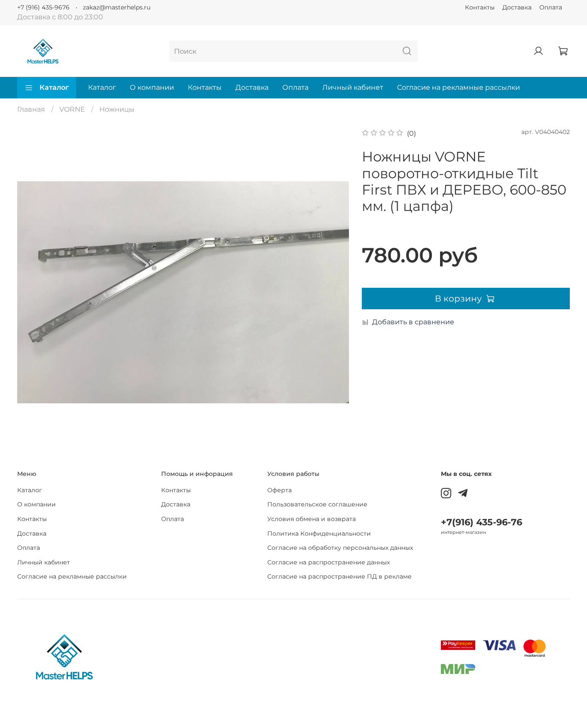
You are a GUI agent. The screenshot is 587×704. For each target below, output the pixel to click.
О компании (152, 87)
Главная (31, 109)
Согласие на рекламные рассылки (458, 87)
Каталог (54, 87)
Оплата (550, 7)
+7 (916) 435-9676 (43, 7)
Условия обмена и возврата (311, 519)
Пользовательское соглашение (317, 504)
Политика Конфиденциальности (319, 533)
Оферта (279, 490)
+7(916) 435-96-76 (481, 522)
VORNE (72, 109)
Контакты (480, 7)
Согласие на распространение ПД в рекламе (339, 576)
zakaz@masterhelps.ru (116, 7)
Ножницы (117, 109)
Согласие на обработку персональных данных (340, 548)
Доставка (517, 7)
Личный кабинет (352, 87)
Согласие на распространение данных (328, 562)
